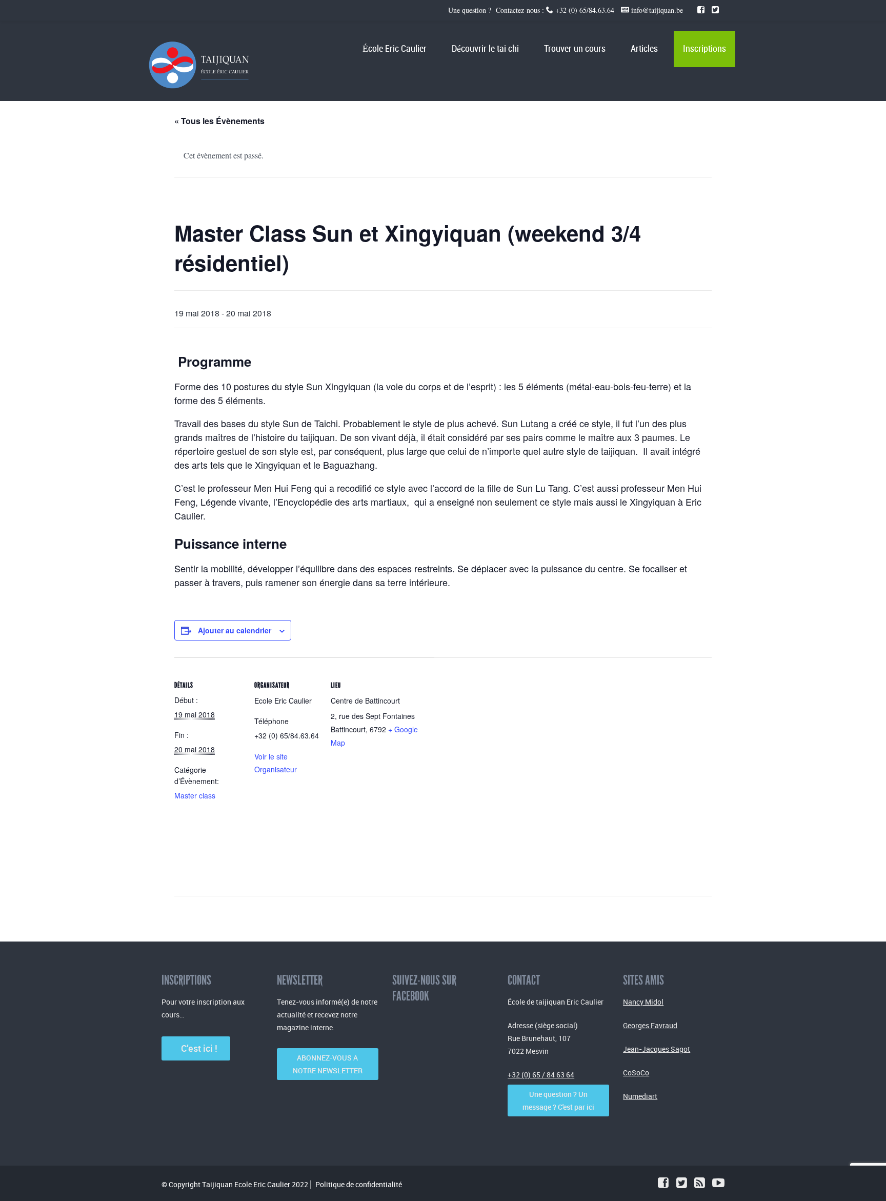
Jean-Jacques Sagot (656, 1049)
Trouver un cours (575, 49)
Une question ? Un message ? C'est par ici (558, 1100)
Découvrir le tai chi (485, 49)
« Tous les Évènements (219, 121)
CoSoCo (636, 1072)
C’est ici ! (196, 1048)
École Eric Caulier (395, 49)
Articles (644, 49)
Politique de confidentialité (358, 1184)
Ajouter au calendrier (234, 630)
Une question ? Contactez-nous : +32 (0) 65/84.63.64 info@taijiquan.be (567, 10)
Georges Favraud (650, 1025)
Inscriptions (704, 49)
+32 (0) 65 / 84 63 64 (541, 1074)
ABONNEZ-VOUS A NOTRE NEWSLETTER (328, 1064)
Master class (194, 795)
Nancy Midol (643, 1002)
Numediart (640, 1096)
